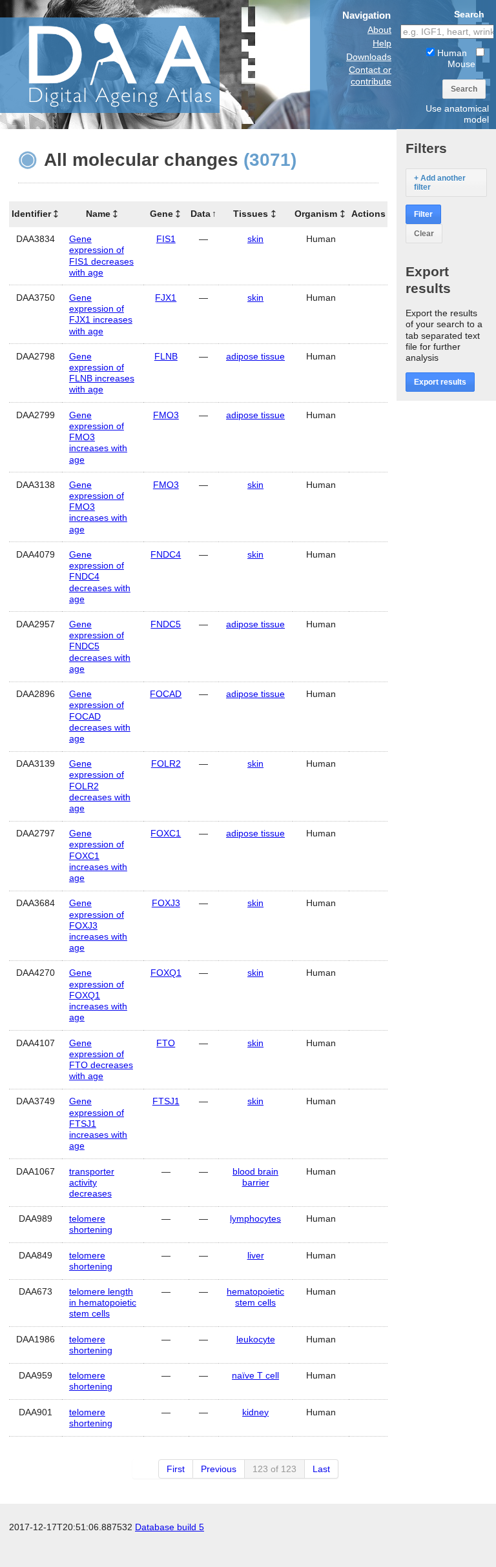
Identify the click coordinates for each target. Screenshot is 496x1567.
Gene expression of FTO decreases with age (101, 1060)
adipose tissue (255, 356)
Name (98, 213)
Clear (424, 233)
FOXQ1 (165, 972)
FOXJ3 (166, 903)
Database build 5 (169, 1527)
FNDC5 (165, 624)
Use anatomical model (457, 114)
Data (201, 213)
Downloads (368, 57)
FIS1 (166, 239)
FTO (165, 1043)
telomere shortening (90, 1224)
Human (451, 53)
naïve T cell (255, 1375)
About (379, 30)
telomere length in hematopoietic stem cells (102, 1302)
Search (464, 89)
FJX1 (165, 297)
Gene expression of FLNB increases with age (101, 373)
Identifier (31, 213)
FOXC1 (165, 833)
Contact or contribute (370, 75)
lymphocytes (255, 1218)
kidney (255, 1412)
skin (255, 239)
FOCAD (165, 694)
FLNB (166, 356)
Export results (440, 382)
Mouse (461, 64)
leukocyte (255, 1339)
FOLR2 (166, 763)
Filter (423, 214)
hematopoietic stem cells (255, 1297)
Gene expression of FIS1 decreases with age (101, 256)
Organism (315, 213)
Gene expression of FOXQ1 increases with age (98, 994)
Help (382, 43)
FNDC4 (165, 554)
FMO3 (166, 415)
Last (321, 1469)
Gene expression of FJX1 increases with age (100, 314)
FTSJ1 (166, 1101)
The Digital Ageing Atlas (129, 64)
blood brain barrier (255, 1177)
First (176, 1469)
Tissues (250, 213)
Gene (161, 213)
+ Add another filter (440, 183)
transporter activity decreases (91, 1182)
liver (255, 1255)
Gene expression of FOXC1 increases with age (98, 855)
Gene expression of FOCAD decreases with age (99, 716)
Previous (218, 1469)
